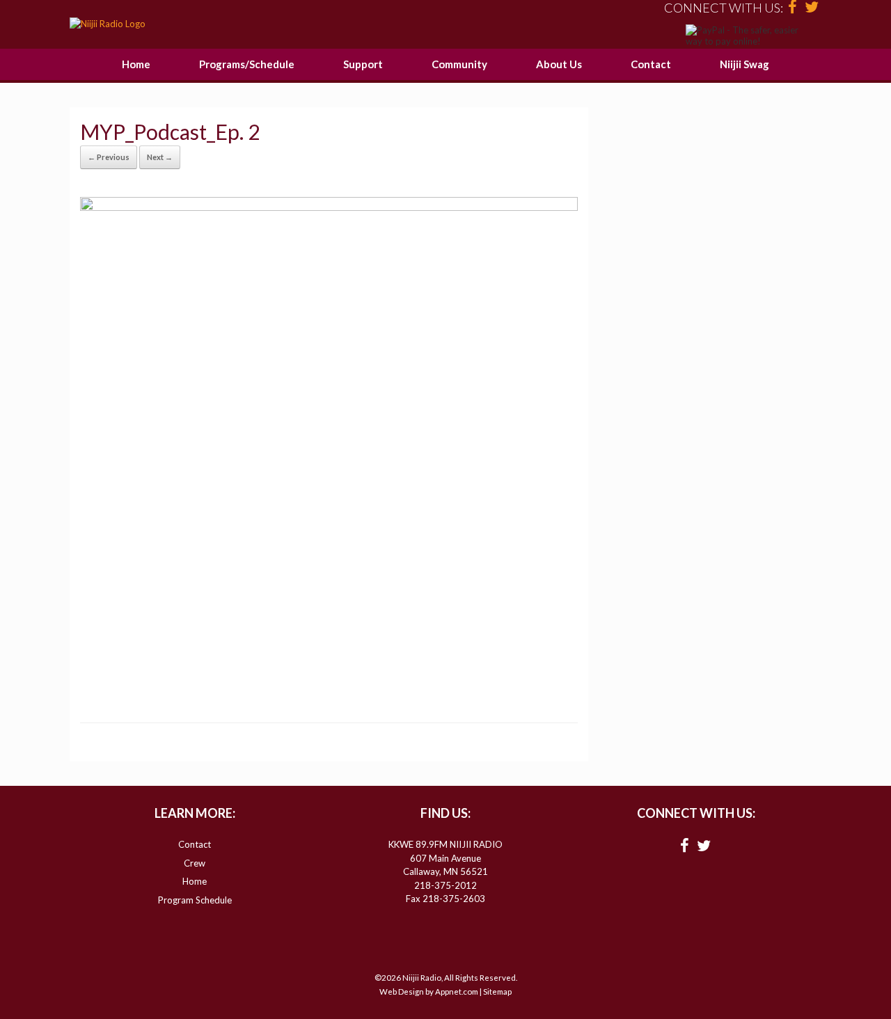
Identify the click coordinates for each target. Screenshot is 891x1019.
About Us (559, 64)
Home (136, 64)
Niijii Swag (744, 64)
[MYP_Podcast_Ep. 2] (329, 206)
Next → (160, 156)
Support (363, 64)
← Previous (108, 156)
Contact (651, 64)
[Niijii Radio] (107, 24)
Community (459, 64)
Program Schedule (195, 900)
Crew (194, 863)
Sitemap (497, 991)
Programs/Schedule (246, 64)
